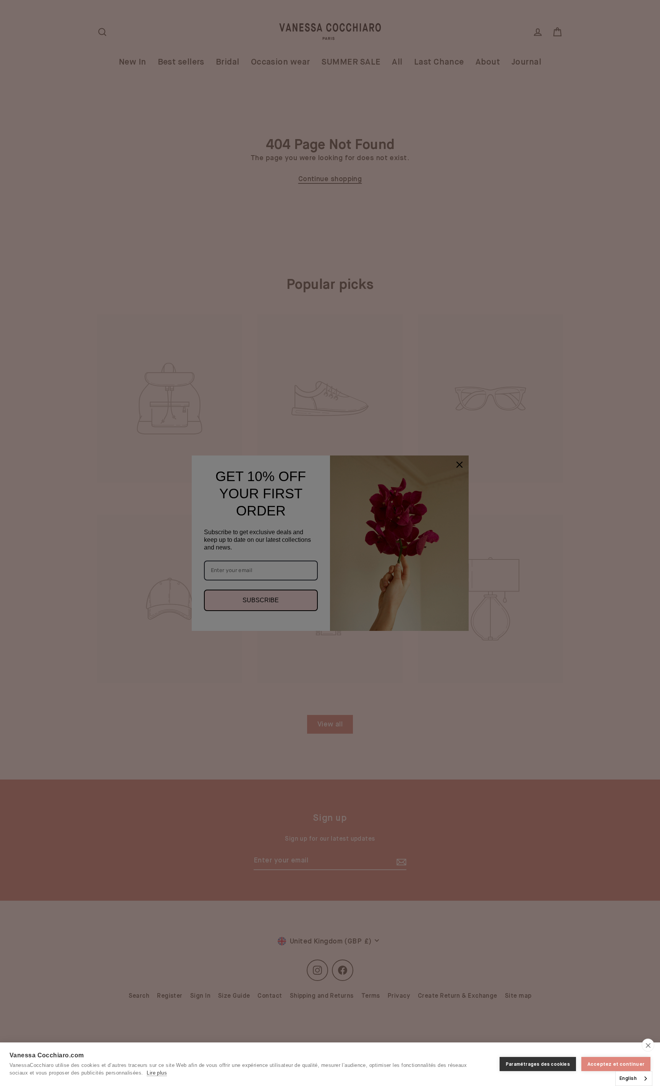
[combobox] (633, 1078)
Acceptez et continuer (615, 1064)
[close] (648, 1045)
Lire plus (157, 1073)
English (628, 1078)
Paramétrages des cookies (538, 1064)
